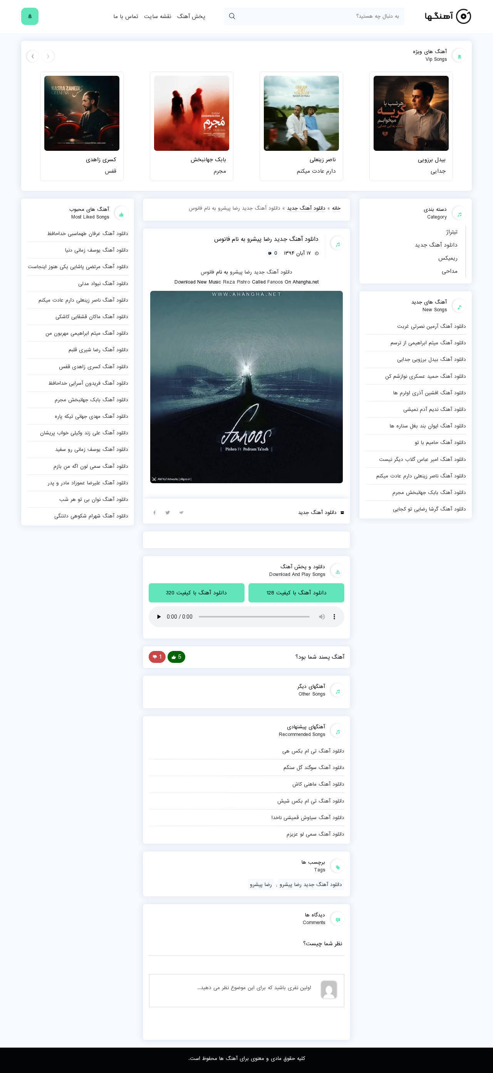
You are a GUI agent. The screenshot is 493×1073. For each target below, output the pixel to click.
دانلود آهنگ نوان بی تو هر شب (93, 499)
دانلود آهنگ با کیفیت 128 (297, 593)
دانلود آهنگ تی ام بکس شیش (310, 801)
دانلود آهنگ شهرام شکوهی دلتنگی (91, 516)
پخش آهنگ (191, 16)
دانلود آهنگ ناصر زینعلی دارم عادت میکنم (421, 476)
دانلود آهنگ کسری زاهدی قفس (93, 366)
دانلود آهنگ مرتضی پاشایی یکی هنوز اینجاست (78, 266)
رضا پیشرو (241, 272)
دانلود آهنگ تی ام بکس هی (313, 751)
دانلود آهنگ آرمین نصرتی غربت (431, 326)
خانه (336, 208)
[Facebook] (154, 512)
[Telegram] (181, 512)
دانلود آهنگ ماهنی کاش (318, 784)
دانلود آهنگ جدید (436, 245)
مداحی (450, 271)
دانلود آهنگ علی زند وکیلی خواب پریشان (84, 433)
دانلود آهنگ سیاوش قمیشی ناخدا (308, 817)
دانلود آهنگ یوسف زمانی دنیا (96, 250)
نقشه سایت (157, 16)
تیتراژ (452, 232)
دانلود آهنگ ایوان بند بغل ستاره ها (428, 426)
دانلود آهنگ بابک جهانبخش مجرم (429, 492)
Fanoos (275, 282)
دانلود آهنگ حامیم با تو (440, 442)
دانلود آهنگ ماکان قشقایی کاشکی (91, 316)
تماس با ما (125, 16)
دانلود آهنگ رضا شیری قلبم (98, 350)
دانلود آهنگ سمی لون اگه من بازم (91, 466)
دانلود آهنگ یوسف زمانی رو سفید (91, 449)
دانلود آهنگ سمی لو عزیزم (315, 834)
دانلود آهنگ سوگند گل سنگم (313, 767)
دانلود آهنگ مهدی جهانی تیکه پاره (91, 416)
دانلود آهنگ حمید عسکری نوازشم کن (425, 376)
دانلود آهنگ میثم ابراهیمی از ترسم (428, 343)
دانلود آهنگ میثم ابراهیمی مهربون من (86, 333)
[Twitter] (168, 512)
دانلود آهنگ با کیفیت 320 (196, 593)
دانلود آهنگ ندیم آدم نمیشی (434, 409)
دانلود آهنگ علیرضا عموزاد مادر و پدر (88, 483)
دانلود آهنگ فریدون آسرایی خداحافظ (88, 383)
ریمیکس (448, 258)
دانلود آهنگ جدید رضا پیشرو (311, 884)
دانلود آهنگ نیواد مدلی (103, 283)
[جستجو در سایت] (232, 16)
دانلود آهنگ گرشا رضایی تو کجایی (429, 509)
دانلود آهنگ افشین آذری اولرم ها (429, 393)
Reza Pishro (236, 282)
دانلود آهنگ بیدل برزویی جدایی (431, 359)
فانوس (207, 272)
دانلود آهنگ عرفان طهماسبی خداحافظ (87, 233)
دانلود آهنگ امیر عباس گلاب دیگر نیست (422, 459)
